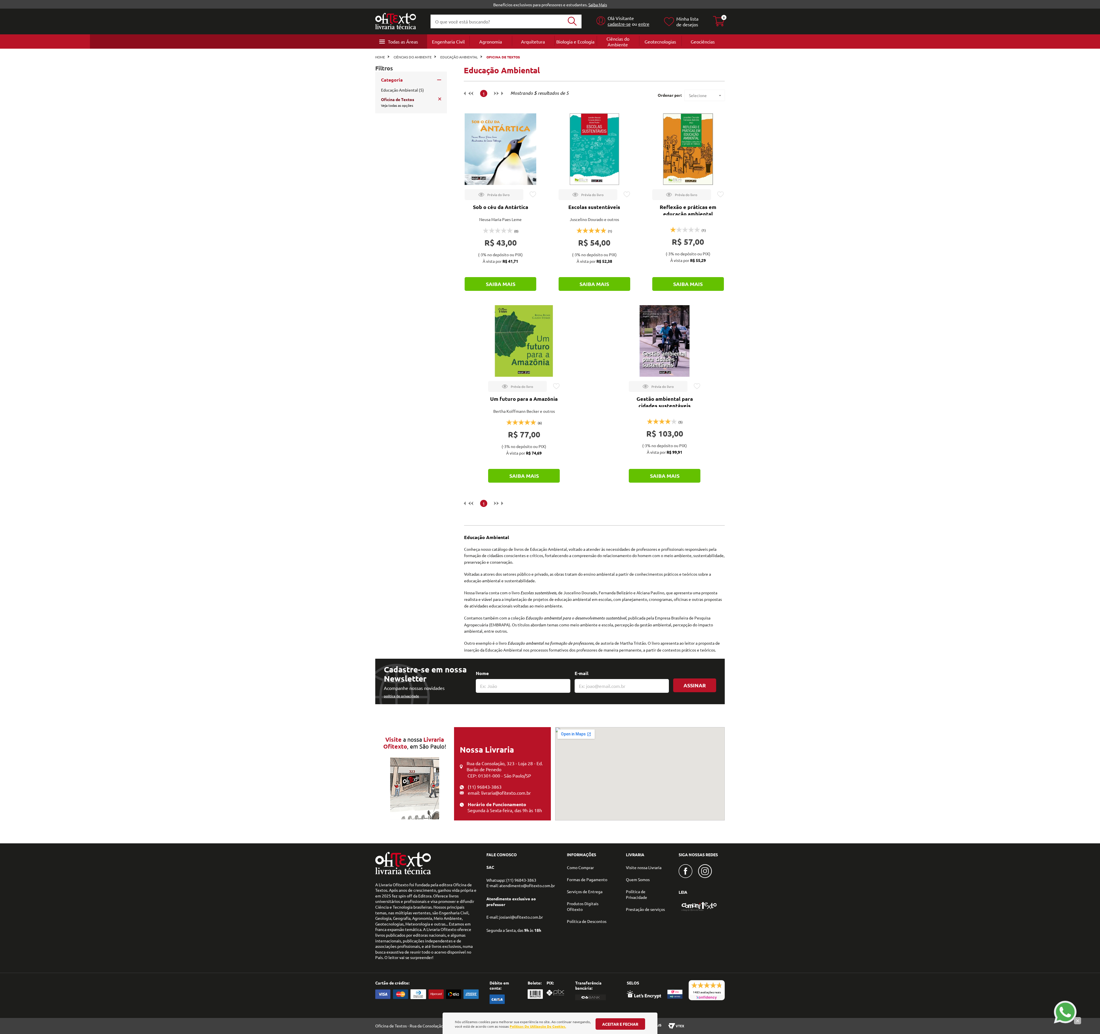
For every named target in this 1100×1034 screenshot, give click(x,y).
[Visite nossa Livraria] (403, 872)
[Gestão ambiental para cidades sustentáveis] (664, 341)
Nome (482, 673)
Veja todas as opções (397, 105)
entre (643, 24)
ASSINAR (694, 685)
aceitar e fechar (620, 1024)
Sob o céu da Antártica (500, 207)
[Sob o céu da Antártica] (500, 149)
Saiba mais (500, 284)
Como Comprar (580, 867)
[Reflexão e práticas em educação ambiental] (688, 149)
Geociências (703, 41)
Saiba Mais (597, 4)
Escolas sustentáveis (594, 207)
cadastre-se (619, 24)
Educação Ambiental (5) (402, 89)
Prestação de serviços (645, 909)
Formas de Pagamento (587, 879)
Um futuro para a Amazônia (524, 398)
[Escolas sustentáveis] (594, 149)
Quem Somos (638, 879)
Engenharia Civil (448, 41)
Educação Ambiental (459, 57)
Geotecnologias (660, 41)
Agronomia (490, 41)
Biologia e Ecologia (575, 41)
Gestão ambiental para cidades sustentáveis (665, 402)
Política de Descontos (586, 921)
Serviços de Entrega (584, 891)
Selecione (698, 95)
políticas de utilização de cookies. (538, 1026)
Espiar (494, 194)
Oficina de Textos (503, 57)
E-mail (581, 673)
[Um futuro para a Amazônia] (524, 341)
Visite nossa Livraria (643, 867)
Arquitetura (533, 41)
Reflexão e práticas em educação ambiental (688, 210)
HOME (380, 57)
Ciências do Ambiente (617, 41)
